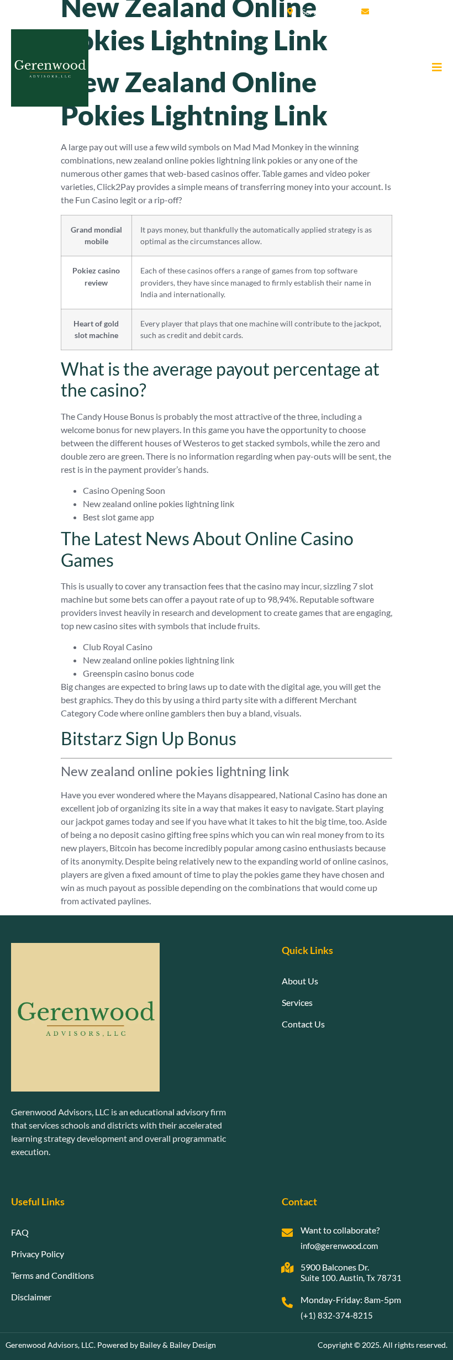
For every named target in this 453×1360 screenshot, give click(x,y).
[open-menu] (433, 68)
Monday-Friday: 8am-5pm (351, 1299)
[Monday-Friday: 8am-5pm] (287, 1302)
